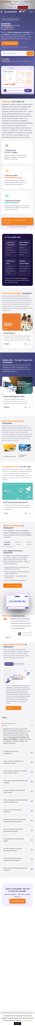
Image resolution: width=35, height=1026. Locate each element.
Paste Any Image (18, 543)
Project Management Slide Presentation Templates (14, 397)
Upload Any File (29, 543)
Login (31, 11)
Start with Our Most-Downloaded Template (14, 221)
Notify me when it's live (13, 585)
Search (30, 53)
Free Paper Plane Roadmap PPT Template (16, 503)
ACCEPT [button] (17, 1023)
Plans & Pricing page (21, 278)
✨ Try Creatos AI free (10, 43)
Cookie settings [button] (27, 1020)
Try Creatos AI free (17, 901)
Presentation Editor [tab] (9, 664)
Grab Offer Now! (22, 7)
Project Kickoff (9, 333)
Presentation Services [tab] (19, 664)
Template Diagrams (7, 543)
